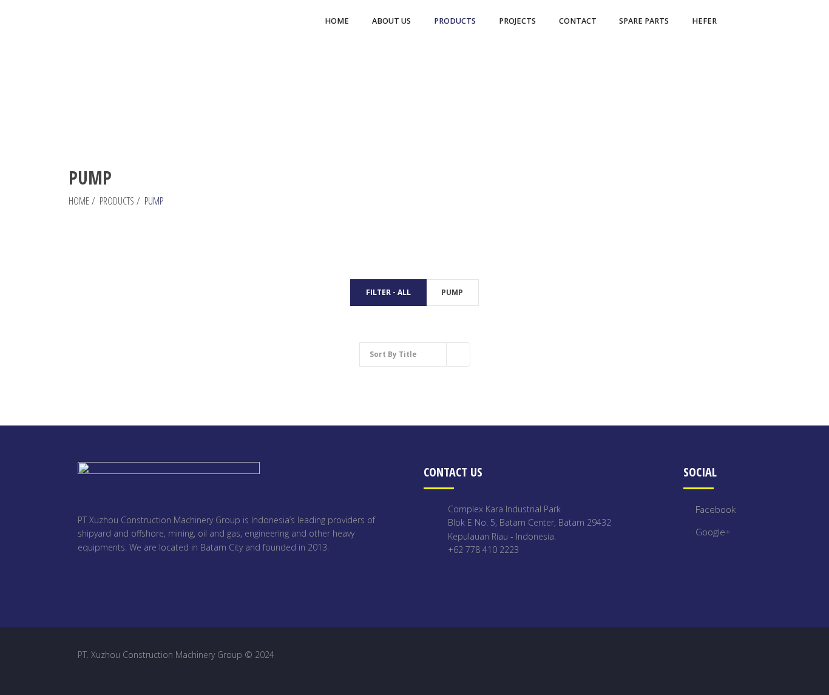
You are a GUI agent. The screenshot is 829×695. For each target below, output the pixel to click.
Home (79, 201)
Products (117, 201)
